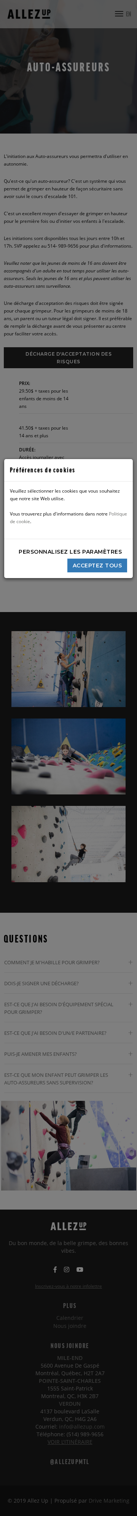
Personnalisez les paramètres (70, 551)
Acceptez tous (97, 565)
